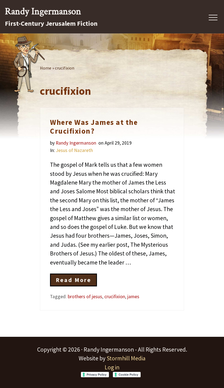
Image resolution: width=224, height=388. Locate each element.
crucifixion (114, 297)
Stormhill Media (126, 358)
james (133, 297)
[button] (213, 17)
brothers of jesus (85, 297)
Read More (73, 281)
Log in (112, 367)
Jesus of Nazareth (74, 150)
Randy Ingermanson (43, 11)
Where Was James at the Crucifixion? (94, 126)
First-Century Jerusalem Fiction (51, 23)
